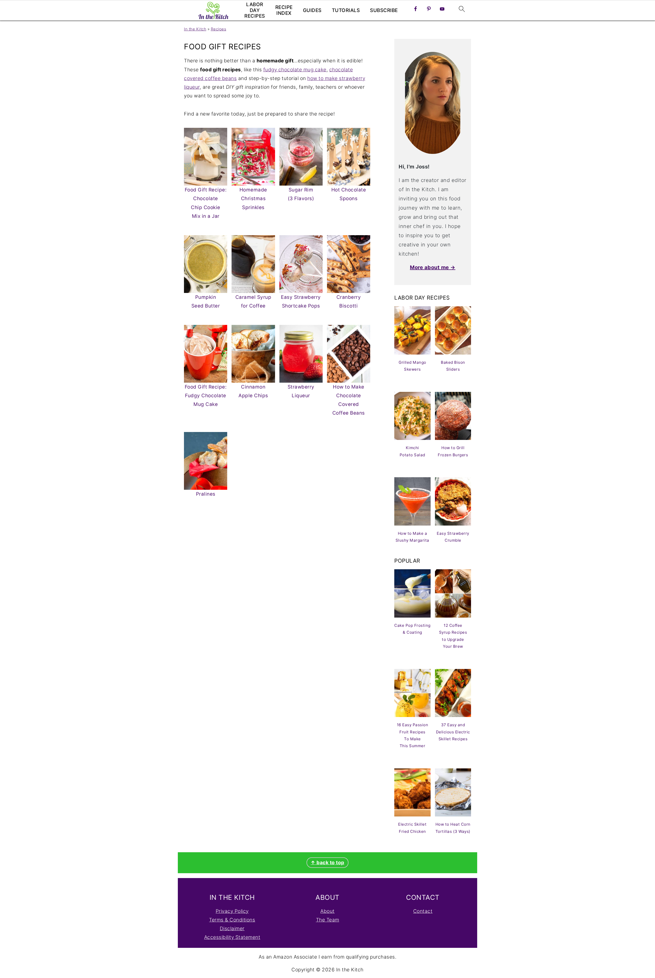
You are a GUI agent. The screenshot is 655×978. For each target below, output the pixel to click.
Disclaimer (232, 928)
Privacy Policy (232, 911)
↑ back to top (327, 863)
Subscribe (384, 10)
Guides (312, 10)
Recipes (218, 29)
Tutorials (346, 10)
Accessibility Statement (232, 937)
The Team (327, 920)
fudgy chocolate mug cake (294, 70)
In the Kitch (195, 29)
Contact (423, 911)
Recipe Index (284, 10)
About (327, 911)
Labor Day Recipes (254, 10)
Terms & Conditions (232, 920)
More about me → (432, 267)
